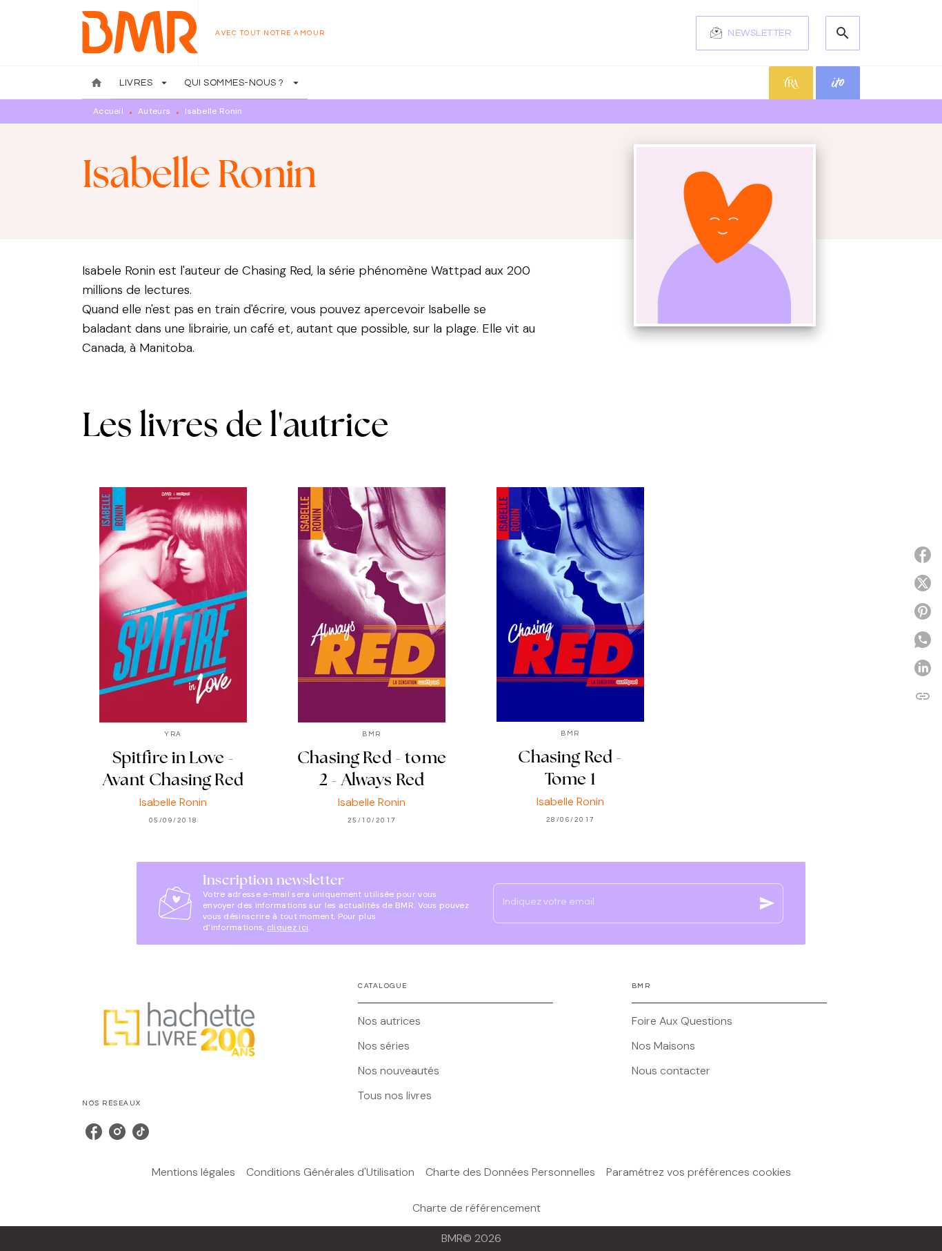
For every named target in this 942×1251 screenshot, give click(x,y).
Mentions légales (193, 1172)
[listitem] (94, 1131)
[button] (752, 33)
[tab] (96, 82)
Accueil (108, 111)
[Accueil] (140, 33)
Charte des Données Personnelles (510, 1172)
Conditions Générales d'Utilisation (330, 1172)
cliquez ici (287, 927)
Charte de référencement (476, 1208)
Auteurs (154, 111)
